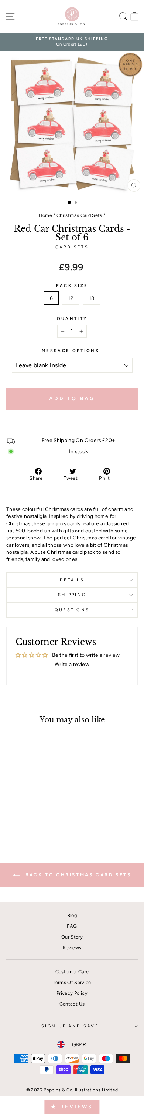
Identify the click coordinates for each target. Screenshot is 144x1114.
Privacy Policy (72, 993)
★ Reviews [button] (72, 1107)
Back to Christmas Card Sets (77, 874)
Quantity (72, 318)
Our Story (72, 937)
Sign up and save (70, 1026)
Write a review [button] (72, 664)
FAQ (72, 926)
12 (70, 298)
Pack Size (72, 285)
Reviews (72, 947)
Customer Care (72, 971)
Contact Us (72, 1004)
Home (45, 215)
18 (92, 298)
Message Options (70, 350)
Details (72, 580)
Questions (72, 610)
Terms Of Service (72, 982)
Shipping (72, 594)
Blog (72, 915)
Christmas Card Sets (79, 215)
